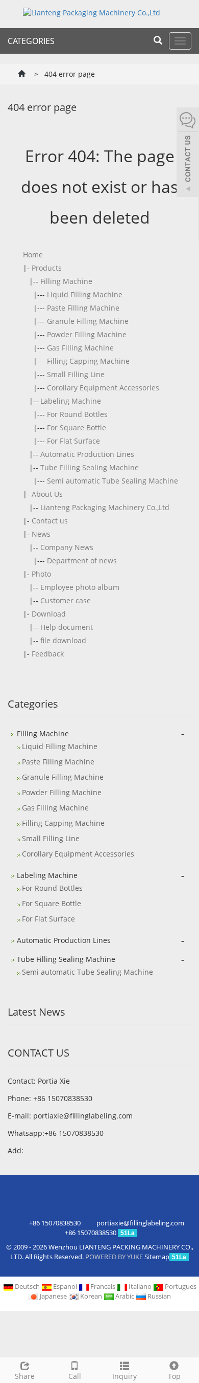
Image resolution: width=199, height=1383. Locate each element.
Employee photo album (79, 587)
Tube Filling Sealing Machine (89, 467)
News (41, 534)
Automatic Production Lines (87, 454)
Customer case (65, 600)
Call (74, 1376)
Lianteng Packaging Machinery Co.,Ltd (104, 507)
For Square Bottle (76, 427)
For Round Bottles (77, 414)
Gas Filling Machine (80, 348)
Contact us (50, 520)
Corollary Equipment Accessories (103, 387)
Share (25, 1376)
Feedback (48, 653)
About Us (47, 494)
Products (47, 268)
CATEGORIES (31, 41)
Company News (66, 547)
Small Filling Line (76, 374)
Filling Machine (66, 281)
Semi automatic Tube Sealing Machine (112, 481)
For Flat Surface (73, 441)
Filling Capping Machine (88, 361)
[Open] (188, 153)
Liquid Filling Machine (84, 294)
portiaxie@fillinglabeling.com (83, 1116)
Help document (66, 627)
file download (63, 640)
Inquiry (124, 1376)
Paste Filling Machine (83, 308)
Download (49, 614)
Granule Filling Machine (88, 321)
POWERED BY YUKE (114, 1256)
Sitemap (156, 1256)
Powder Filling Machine (87, 334)
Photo (41, 574)
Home (33, 254)
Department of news (82, 560)
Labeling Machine (70, 401)
